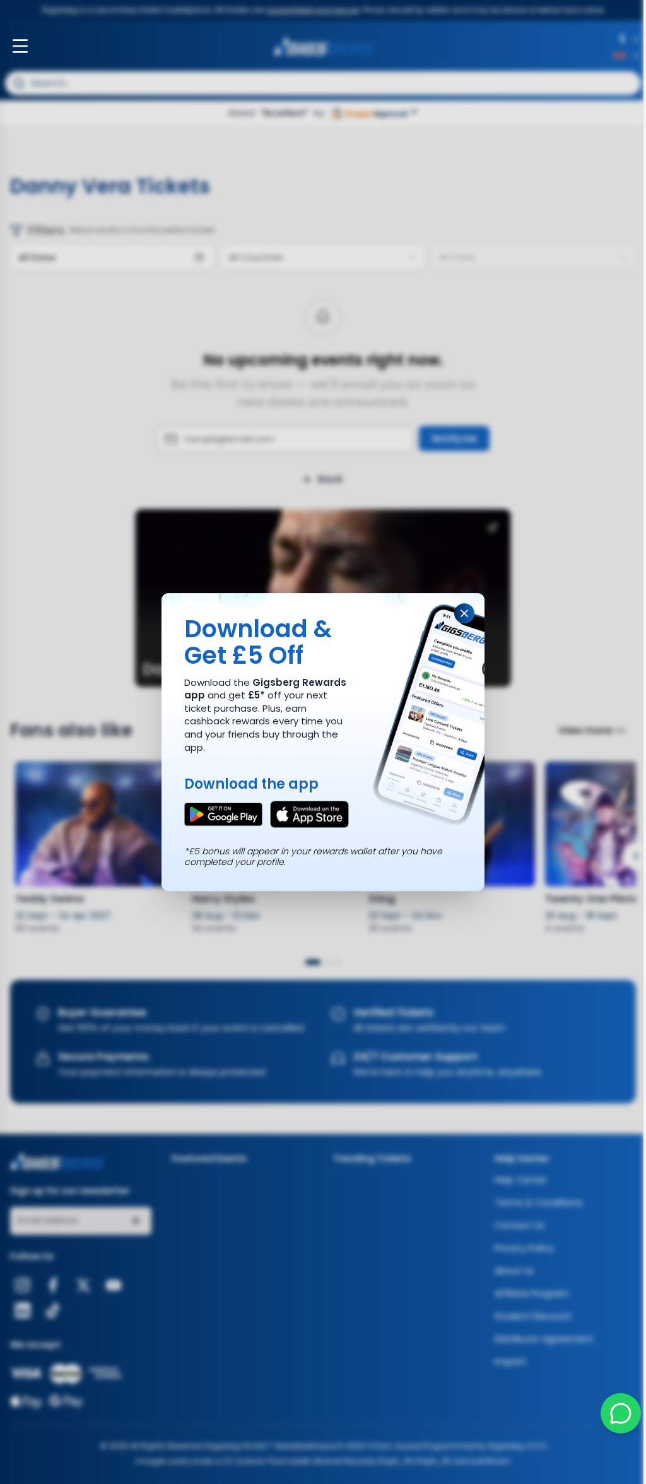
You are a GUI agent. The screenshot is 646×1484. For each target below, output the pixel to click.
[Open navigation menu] (20, 46)
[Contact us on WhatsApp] (614, 1413)
